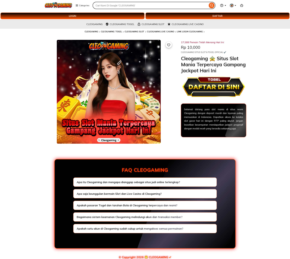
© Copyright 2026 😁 (145, 257)
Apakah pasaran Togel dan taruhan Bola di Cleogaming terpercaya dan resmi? (127, 205)
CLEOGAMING (91, 31)
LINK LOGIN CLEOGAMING (190, 31)
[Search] (211, 5)
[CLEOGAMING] (58, 7)
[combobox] (150, 5)
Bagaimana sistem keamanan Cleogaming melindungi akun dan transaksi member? (129, 217)
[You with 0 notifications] (233, 5)
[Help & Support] (223, 5)
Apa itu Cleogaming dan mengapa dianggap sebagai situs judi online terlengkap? (128, 182)
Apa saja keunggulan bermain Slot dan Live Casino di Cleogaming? (119, 193)
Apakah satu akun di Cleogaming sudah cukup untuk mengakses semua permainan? (130, 228)
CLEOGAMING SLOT (134, 31)
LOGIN (72, 15)
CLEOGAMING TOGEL (111, 31)
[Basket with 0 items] (241, 5)
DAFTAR (217, 15)
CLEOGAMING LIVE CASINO (160, 31)
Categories (84, 5)
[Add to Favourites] (169, 45)
